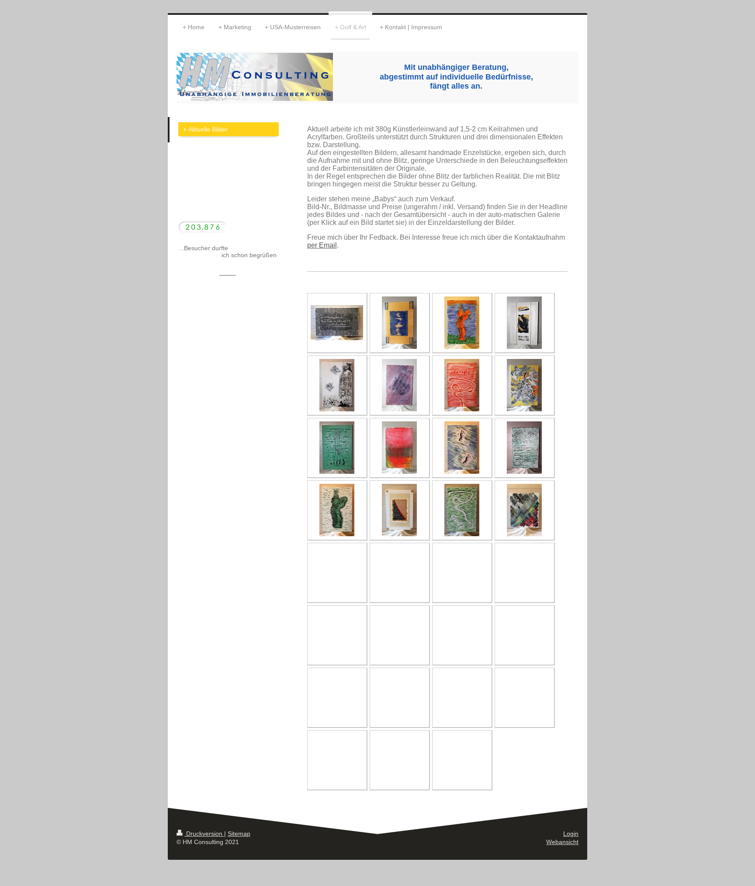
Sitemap (239, 833)
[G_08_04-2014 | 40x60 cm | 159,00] (336, 385)
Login (570, 833)
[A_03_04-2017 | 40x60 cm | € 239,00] (399, 385)
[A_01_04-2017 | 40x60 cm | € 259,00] (399, 322)
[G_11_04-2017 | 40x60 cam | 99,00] (461, 510)
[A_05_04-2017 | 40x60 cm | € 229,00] (399, 447)
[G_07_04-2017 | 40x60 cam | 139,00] (461, 447)
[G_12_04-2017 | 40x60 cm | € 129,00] (461, 322)
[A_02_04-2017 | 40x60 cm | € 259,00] (524, 322)
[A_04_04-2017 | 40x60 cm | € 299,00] (524, 385)
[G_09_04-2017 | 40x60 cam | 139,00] (336, 447)
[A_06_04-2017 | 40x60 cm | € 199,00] (524, 447)
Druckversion (204, 833)
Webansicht (562, 841)
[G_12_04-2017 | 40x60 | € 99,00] (461, 385)
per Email (322, 245)
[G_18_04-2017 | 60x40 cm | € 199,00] (337, 322)
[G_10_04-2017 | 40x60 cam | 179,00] (336, 510)
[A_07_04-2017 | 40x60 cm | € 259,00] (399, 510)
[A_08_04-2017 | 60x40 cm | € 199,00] (524, 510)
